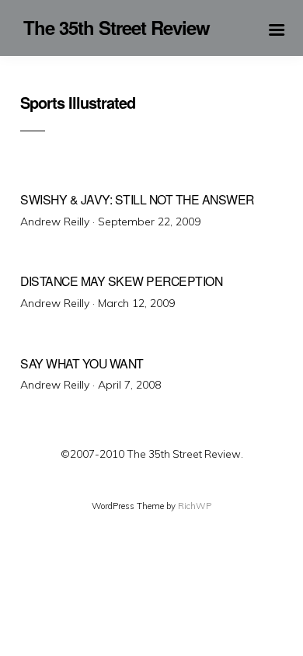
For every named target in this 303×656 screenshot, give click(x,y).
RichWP (194, 506)
